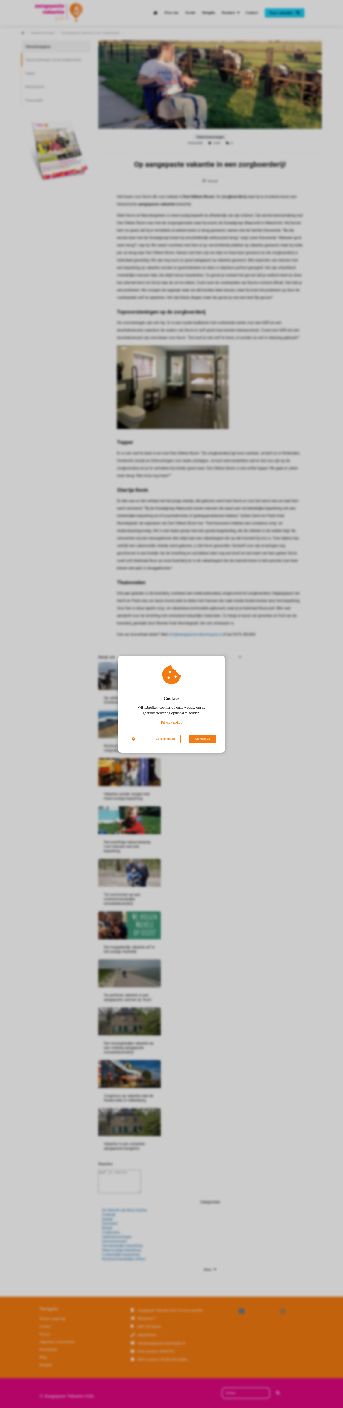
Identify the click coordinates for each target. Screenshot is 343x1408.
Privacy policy (171, 722)
